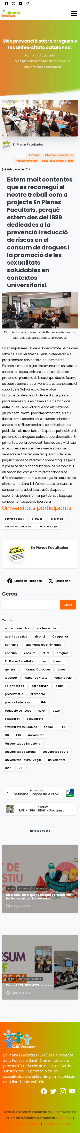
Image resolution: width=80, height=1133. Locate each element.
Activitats (47, 55)
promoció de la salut (19, 702)
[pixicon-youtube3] (72, 1091)
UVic (8, 768)
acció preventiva (17, 628)
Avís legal (65, 1118)
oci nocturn (40, 686)
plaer (59, 686)
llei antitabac (14, 686)
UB (7, 735)
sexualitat (12, 719)
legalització (63, 677)
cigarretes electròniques (43, 645)
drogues (37, 518)
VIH (21, 768)
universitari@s (49, 526)
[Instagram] (27, 3)
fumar (57, 661)
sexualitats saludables (18, 526)
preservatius (14, 694)
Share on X (62, 581)
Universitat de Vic (55, 752)
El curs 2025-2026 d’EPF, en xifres (29, 985)
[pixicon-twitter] (53, 1091)
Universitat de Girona (20, 752)
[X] (13, 3)
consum (29, 653)
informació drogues (36, 669)
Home (29, 55)
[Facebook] (6, 3)
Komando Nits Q (36, 677)
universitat (36, 735)
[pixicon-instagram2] (62, 1091)
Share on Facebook (28, 581)
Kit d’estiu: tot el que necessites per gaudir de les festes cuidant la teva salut (38, 896)
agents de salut (14, 518)
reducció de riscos (18, 710)
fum (43, 661)
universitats (56, 760)
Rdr (43, 702)
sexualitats (35, 719)
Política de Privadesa (24, 1124)
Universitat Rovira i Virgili (23, 760)
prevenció (57, 518)
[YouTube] (20, 3)
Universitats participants (36, 508)
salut (42, 710)
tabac (48, 727)
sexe (56, 710)
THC (63, 727)
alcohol (39, 636)
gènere (10, 669)
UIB (18, 735)
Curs (46, 653)
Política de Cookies (57, 1124)
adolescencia (46, 628)
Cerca (9, 593)
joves (61, 669)
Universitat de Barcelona (22, 743)
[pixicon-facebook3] (44, 1091)
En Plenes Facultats (19, 661)
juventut (11, 677)
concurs (11, 653)
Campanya (60, 636)
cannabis (11, 645)
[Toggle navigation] (74, 13)
